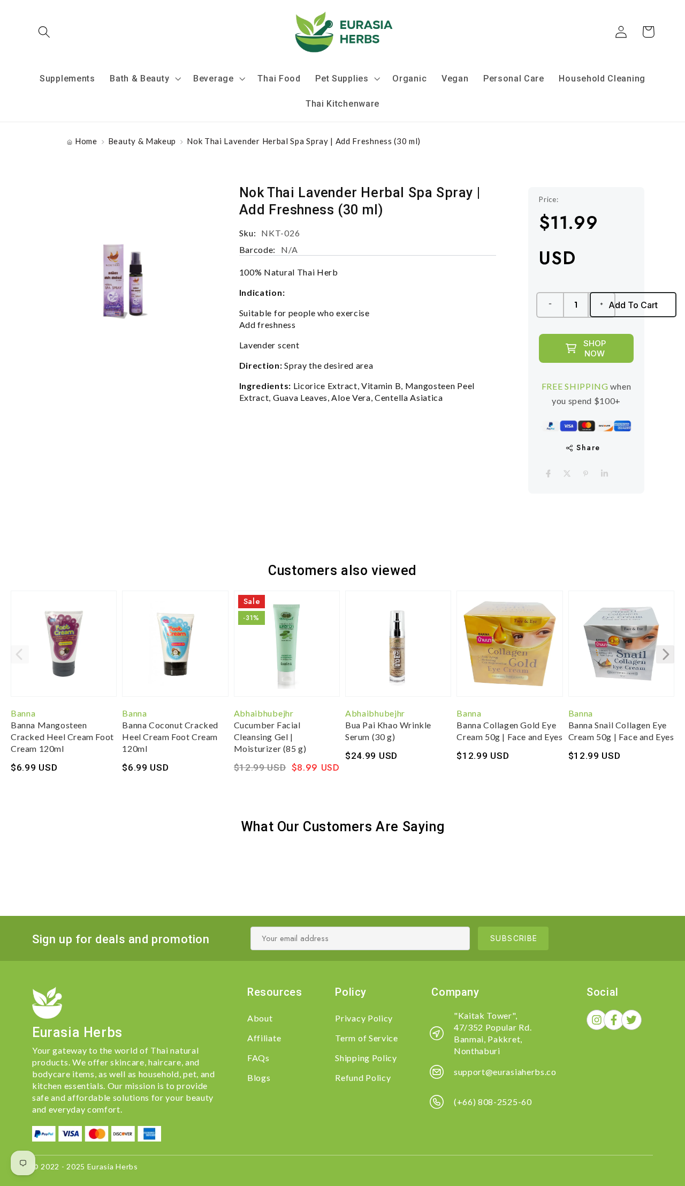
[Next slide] (665, 654)
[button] (44, 32)
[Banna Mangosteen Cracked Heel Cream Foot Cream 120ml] (64, 649)
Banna (23, 713)
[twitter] (567, 473)
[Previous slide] (20, 654)
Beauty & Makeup (142, 141)
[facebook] (548, 473)
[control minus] (549, 305)
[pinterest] (585, 473)
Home (86, 141)
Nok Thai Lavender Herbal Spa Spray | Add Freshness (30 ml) (304, 141)
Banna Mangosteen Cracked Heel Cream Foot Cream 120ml (62, 737)
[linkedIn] (604, 473)
